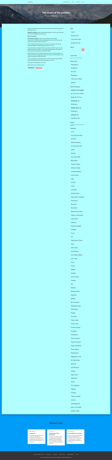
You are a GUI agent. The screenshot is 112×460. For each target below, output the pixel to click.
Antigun (73, 153)
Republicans (74, 353)
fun (72, 237)
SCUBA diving (75, 360)
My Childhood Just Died (74, 433)
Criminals (74, 190)
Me (72, 284)
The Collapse (75, 385)
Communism (75, 175)
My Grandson (75, 302)
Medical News (75, 291)
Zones (77, 454)
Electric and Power (76, 211)
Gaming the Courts (77, 240)
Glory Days (74, 247)
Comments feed (76, 39)
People (73, 313)
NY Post (73, 71)
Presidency (74, 334)
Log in (73, 32)
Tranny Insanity (75, 396)
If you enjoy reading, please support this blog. (77, 125)
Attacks (73, 82)
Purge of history (76, 342)
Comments (32, 433)
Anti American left (76, 146)
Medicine (73, 295)
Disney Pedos (75, 193)
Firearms (73, 222)
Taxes (73, 382)
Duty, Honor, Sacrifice (77, 197)
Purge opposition (76, 345)
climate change (75, 168)
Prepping (73, 331)
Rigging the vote (76, 356)
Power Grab (74, 324)
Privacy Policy (62, 454)
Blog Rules (48, 454)
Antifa (72, 149)
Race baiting (75, 349)
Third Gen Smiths (76, 79)
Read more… (32, 441)
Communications (76, 171)
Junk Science (75, 277)
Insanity (73, 273)
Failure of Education (77, 215)
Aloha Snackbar (76, 142)
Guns (72, 262)
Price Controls (75, 338)
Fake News (74, 219)
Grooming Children (76, 255)
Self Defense (75, 367)
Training (73, 392)
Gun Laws (74, 258)
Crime (73, 186)
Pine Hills (74, 316)
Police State (74, 320)
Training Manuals (70, 454)
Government (75, 251)
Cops (72, 179)
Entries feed (74, 35)
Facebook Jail (75, 118)
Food (72, 233)
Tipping (73, 389)
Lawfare (73, 280)
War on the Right (76, 407)
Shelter (73, 371)
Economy (74, 204)
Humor (73, 266)
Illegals (73, 269)
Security (73, 364)
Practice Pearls (75, 327)
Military (73, 298)
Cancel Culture (75, 164)
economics (74, 200)
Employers (74, 75)
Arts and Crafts (75, 157)
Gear (72, 244)
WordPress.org (75, 43)
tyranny (73, 400)
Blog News (74, 160)
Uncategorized (75, 403)
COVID (73, 182)
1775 (72, 132)
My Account (55, 454)
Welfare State (75, 411)
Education (74, 208)
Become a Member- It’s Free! (39, 454)
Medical (73, 288)
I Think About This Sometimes (54, 434)
